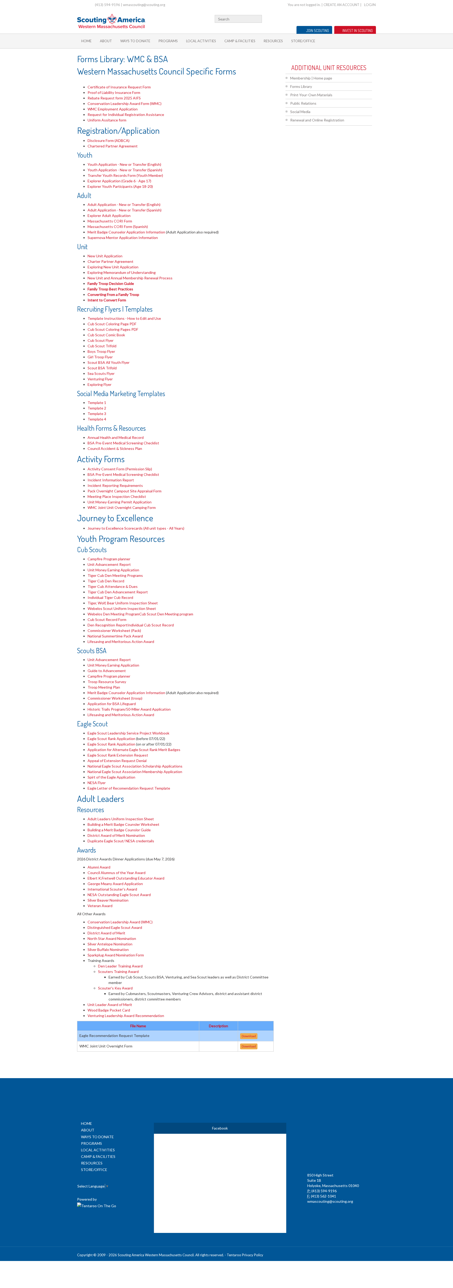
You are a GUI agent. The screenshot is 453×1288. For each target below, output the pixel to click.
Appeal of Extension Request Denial (117, 760)
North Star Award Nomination (112, 938)
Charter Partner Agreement (110, 261)
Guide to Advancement (107, 670)
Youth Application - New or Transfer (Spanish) (125, 170)
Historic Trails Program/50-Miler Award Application (129, 709)
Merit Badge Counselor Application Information (126, 232)
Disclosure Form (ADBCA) (109, 140)
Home (86, 41)
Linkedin (356, 18)
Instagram (373, 18)
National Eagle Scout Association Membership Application (135, 771)
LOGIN (370, 4)
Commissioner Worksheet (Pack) (114, 630)
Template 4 (97, 419)
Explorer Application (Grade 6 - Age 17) (119, 181)
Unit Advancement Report (109, 564)
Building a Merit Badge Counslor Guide (119, 830)
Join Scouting (317, 30)
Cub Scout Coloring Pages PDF (113, 329)
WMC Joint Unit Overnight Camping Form (122, 507)
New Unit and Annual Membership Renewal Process (130, 278)
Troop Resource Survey (107, 681)
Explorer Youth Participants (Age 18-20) (120, 186)
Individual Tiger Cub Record (110, 597)
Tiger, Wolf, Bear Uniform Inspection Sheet (123, 603)
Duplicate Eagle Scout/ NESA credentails (121, 841)
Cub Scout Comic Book (106, 335)
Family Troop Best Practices (110, 289)
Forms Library (301, 86)
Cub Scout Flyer (101, 340)
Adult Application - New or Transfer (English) (124, 204)
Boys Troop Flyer (101, 351)
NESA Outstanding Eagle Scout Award (119, 894)
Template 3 (97, 413)
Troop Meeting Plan (104, 687)
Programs (168, 41)
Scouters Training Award (118, 971)
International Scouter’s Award (112, 889)
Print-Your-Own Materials (311, 95)
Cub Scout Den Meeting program (166, 614)
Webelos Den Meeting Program (113, 614)
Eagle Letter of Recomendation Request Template (129, 788)
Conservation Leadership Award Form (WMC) (124, 103)
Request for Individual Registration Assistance (126, 114)
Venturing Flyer (100, 379)
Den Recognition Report (107, 625)
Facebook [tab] (220, 1128)
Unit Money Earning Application (113, 570)
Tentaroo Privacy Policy (245, 1255)
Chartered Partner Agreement (113, 146)
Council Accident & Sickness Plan (115, 448)
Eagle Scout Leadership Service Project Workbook (128, 733)
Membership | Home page (311, 78)
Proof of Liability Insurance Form (114, 92)
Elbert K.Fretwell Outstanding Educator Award (126, 878)
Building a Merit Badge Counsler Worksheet (123, 824)
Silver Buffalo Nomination (108, 949)
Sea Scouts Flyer (101, 373)
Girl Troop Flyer (100, 357)
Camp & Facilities (239, 41)
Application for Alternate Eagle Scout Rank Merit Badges (134, 749)
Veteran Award (100, 905)
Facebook (350, 18)
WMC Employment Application (113, 109)
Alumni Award (99, 867)
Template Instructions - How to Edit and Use (124, 318)
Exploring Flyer (99, 384)
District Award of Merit (106, 933)
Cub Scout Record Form (107, 619)
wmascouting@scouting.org (144, 5)
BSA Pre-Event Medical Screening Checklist (123, 443)
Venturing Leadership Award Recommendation (126, 1015)
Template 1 (97, 402)
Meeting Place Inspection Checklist (117, 496)
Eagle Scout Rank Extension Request (118, 755)
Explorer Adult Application (109, 215)
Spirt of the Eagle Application (111, 777)
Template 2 (97, 408)
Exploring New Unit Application (113, 267)
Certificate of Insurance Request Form (119, 87)
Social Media (300, 111)
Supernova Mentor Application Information (123, 237)
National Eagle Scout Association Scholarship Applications (135, 766)
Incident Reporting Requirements (115, 485)
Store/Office (303, 41)
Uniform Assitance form (107, 120)
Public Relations (303, 103)
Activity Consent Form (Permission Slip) (120, 469)
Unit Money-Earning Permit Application (120, 502)
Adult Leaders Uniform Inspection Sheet (121, 819)
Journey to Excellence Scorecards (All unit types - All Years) (136, 528)
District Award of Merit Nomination (116, 835)
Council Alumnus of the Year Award (116, 872)
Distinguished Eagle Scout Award (115, 927)
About (106, 41)
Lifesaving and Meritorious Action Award (121, 641)
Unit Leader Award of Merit (110, 1004)
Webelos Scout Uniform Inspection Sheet (122, 608)
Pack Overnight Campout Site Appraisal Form (124, 491)
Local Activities (201, 41)
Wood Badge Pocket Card (109, 1010)
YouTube (364, 18)
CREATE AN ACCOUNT (341, 5)
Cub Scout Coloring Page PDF (112, 324)
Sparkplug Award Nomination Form (116, 955)
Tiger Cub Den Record (106, 581)
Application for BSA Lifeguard (112, 703)
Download (249, 1036)
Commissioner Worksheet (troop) (115, 698)
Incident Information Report (111, 480)
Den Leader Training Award (120, 966)
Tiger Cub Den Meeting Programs (115, 575)
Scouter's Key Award (115, 988)
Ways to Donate (135, 41)
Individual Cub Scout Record (150, 625)
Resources (273, 41)
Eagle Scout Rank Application (111, 738)
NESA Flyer (97, 782)
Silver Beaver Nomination (108, 900)
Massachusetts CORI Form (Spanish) (118, 226)
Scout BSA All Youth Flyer (109, 362)
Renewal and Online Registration (317, 120)
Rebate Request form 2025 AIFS (114, 98)
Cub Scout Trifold (102, 346)
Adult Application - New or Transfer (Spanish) (124, 210)
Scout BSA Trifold (102, 368)
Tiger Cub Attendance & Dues (113, 586)
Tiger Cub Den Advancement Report (118, 592)
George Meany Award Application (115, 883)
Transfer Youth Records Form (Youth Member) (125, 175)
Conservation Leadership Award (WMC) (120, 922)
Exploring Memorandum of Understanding (122, 272)
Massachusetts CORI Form (110, 221)
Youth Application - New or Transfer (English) (124, 164)
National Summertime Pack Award (115, 636)
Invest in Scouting (357, 30)
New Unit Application (105, 256)
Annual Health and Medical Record (116, 437)
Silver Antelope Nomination (110, 944)
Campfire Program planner (109, 559)
